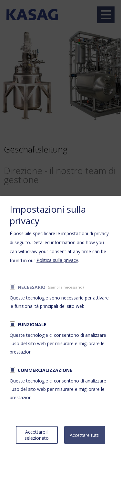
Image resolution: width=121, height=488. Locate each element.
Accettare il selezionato (37, 435)
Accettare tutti (84, 435)
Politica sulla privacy (57, 260)
